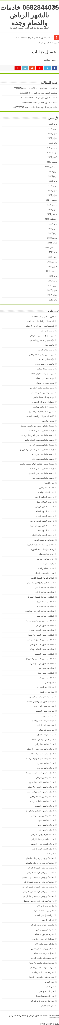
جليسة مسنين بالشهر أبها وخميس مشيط (37, 464)
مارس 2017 (52, 290)
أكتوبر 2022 (52, 228)
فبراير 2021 (52, 266)
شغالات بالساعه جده (45, 616)
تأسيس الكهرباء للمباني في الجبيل (40, 321)
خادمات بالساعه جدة (45, 502)
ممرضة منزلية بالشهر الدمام (42, 958)
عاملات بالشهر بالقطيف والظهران (40, 811)
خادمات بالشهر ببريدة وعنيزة (42, 525)
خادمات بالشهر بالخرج (45, 516)
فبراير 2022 (52, 243)
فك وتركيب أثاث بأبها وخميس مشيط (39, 901)
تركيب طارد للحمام (46, 359)
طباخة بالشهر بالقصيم (45, 711)
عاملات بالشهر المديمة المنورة (41, 782)
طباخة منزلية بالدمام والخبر (43, 720)
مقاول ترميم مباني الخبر (44, 944)
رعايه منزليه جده (47, 563)
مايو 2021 (53, 252)
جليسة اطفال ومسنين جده (43, 454)
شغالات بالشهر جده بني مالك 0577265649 (39, 102)
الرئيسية (55, 43)
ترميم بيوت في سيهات (45, 383)
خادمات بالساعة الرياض (44, 497)
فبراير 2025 (52, 195)
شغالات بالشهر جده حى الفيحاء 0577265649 (38, 98)
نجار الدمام (49, 982)
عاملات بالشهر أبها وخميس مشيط (40, 773)
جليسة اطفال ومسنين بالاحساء (41, 430)
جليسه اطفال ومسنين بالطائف (41, 468)
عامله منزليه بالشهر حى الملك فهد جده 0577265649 (35, 107)
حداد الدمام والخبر (46, 487)
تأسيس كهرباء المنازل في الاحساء (40, 326)
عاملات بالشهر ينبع (46, 830)
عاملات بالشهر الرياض (45, 777)
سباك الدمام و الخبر (46, 568)
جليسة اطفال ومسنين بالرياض (41, 445)
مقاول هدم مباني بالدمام (44, 953)
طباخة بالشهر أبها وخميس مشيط (40, 701)
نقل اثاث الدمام (47, 1005)
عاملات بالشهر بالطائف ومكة (42, 801)
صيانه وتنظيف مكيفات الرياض (41, 697)
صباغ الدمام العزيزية (45, 687)
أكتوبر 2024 (52, 209)
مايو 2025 (53, 181)
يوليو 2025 (52, 171)
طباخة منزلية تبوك (46, 730)
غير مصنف (50, 853)
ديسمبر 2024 (51, 200)
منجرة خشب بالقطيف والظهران (41, 977)
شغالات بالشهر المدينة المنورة (41, 630)
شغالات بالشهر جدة (46, 673)
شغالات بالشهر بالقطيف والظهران (40, 659)
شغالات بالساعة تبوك (45, 601)
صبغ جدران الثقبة (47, 692)
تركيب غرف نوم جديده (44, 364)
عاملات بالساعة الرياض (44, 744)
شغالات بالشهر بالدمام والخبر (42, 644)
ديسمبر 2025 (51, 148)
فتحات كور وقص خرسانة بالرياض (40, 868)
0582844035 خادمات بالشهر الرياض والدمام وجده (29, 15)
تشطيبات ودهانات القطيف (43, 402)
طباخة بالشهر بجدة (46, 716)
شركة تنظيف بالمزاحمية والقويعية (40, 582)
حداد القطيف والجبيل (45, 492)
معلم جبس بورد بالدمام (44, 934)
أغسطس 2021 (51, 247)
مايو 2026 (53, 124)
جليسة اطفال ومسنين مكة (43, 459)
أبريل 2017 (52, 285)
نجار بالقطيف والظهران (44, 996)
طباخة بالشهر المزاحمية (44, 706)
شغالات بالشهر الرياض (45, 625)
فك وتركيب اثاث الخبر (45, 906)
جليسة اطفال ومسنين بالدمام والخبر (39, 440)
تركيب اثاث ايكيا (47, 331)
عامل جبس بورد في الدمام (43, 739)
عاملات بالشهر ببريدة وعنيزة (42, 815)
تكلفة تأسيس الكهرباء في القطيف (40, 416)
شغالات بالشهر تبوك (46, 668)
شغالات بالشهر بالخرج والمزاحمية (40, 640)
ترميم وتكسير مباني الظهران (42, 388)
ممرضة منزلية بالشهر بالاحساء (41, 963)
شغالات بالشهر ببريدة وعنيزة (42, 663)
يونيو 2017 (52, 281)
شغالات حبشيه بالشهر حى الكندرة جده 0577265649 (35, 88)
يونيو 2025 (52, 176)
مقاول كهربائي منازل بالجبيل (42, 948)
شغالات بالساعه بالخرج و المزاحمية (39, 611)
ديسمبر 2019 (51, 271)
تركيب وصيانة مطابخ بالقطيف (42, 373)
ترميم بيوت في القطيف (44, 378)
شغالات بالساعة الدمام (44, 587)
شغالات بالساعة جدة (45, 606)
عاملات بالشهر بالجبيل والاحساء (41, 787)
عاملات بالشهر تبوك (46, 820)
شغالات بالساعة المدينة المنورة (41, 597)
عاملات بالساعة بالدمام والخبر (41, 754)
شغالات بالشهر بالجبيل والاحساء (41, 635)
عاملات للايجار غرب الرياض (43, 849)
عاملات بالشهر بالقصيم (44, 806)
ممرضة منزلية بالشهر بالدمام (42, 967)
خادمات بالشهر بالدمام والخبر (42, 521)
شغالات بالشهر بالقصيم (44, 654)
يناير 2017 (53, 300)
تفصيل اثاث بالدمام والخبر (43, 407)
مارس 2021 (52, 262)
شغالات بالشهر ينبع (46, 678)
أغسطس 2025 (51, 167)
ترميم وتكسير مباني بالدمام (42, 392)
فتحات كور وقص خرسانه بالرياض (40, 872)
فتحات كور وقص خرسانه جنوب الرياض (38, 877)
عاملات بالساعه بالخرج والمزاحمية (40, 758)
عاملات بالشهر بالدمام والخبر (42, 796)
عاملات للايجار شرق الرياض (42, 844)
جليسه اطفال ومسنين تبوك (43, 478)
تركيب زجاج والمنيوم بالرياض (42, 340)
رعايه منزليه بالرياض (45, 559)
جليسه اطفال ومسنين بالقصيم (41, 473)
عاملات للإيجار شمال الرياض (42, 839)
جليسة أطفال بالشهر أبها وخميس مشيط (37, 426)
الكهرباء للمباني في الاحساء (42, 316)
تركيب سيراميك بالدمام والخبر (41, 354)
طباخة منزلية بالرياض (45, 725)
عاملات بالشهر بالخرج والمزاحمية (40, 792)
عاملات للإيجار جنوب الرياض (42, 834)
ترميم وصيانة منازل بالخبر (43, 397)
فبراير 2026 (52, 138)
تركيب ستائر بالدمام (46, 350)
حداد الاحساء (49, 483)
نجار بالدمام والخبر (46, 991)
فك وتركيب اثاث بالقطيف (43, 910)
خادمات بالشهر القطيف (44, 511)
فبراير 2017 (52, 295)
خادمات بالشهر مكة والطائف (42, 535)
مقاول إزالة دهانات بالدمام (43, 939)
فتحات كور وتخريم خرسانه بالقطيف (39, 863)
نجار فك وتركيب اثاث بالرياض (42, 1001)
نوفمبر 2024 (52, 205)
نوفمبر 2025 (52, 152)
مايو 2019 (53, 276)
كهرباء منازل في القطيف (44, 915)
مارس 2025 (52, 190)
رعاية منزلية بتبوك (46, 554)
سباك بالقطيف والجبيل (44, 573)
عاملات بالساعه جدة (45, 768)
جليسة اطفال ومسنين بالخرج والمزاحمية (37, 435)
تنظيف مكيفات (48, 421)
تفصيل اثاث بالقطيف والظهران (41, 411)
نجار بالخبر (50, 986)
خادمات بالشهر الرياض (44, 506)
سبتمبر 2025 (52, 162)
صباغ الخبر (50, 682)
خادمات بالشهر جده (46, 530)
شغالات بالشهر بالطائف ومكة (42, 649)
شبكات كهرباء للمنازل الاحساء (42, 578)
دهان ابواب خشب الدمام (44, 540)
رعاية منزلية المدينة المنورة (42, 549)
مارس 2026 (52, 133)
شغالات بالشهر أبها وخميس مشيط (40, 621)
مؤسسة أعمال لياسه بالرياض (42, 925)
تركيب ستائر (49, 345)
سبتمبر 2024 (52, 214)
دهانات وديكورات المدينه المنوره (40, 544)
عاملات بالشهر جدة (46, 825)
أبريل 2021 (52, 257)
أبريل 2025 (52, 186)
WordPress (54, 1018)
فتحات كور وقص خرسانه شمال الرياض (38, 887)
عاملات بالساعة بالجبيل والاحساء (40, 749)
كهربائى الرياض (47, 920)
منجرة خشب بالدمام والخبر (43, 972)
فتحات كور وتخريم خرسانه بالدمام (40, 858)
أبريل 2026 (52, 129)
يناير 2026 (53, 143)
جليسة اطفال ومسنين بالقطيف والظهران (37, 449)
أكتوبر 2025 (52, 157)
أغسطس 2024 (51, 219)
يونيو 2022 (52, 233)
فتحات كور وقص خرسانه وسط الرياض (38, 896)
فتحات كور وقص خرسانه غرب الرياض (38, 891)
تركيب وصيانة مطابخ (45, 369)
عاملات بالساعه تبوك (45, 763)
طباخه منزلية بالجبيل (45, 735)
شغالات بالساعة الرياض (44, 592)
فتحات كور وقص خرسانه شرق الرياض (38, 882)
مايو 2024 (53, 224)
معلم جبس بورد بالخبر (45, 929)
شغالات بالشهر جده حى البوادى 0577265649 (34, 37)
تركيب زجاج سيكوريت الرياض (42, 335)
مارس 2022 (52, 238)
